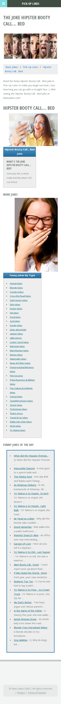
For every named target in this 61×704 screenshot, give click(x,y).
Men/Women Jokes (19, 350)
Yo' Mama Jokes (17, 430)
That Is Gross (16, 413)
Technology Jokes (18, 409)
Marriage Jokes (17, 346)
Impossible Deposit (24, 468)
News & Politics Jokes (20, 363)
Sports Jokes (16, 405)
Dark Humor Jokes (19, 300)
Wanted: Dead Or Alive (26, 535)
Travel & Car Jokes (19, 417)
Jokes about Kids (18, 329)
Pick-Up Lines (16, 375)
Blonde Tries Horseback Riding (30, 627)
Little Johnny (16, 337)
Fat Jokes (14, 312)
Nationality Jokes (18, 358)
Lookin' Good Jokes (19, 342)
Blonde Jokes (16, 287)
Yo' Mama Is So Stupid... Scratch (31, 493)
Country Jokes (17, 291)
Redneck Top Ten (23, 581)
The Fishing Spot (23, 476)
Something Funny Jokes (21, 400)
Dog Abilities (20, 640)
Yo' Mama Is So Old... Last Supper (32, 552)
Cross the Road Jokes (20, 296)
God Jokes (15, 321)
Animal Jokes (16, 283)
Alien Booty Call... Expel (26, 564)
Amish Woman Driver (25, 619)
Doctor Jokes (16, 308)
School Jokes (16, 396)
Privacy (21, 692)
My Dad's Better (23, 602)
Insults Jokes (16, 325)
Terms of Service (37, 692)
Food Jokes (15, 317)
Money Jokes (16, 354)
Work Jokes (15, 425)
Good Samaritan (23, 526)
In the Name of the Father (28, 610)
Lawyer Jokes (16, 333)
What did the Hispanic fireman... (31, 455)
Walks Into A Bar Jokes (21, 421)
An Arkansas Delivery (25, 485)
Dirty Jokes (15, 304)
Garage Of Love (22, 543)
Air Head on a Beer (24, 518)
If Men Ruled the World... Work (30, 573)
